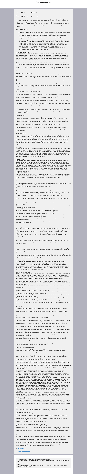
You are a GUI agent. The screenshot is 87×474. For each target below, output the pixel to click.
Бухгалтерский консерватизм (24, 451)
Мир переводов (21, 448)
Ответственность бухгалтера (24, 449)
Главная (27, 5)
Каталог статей (58, 5)
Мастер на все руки (43, 2)
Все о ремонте (45, 5)
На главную (43, 470)
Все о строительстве (35, 5)
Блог (52, 5)
